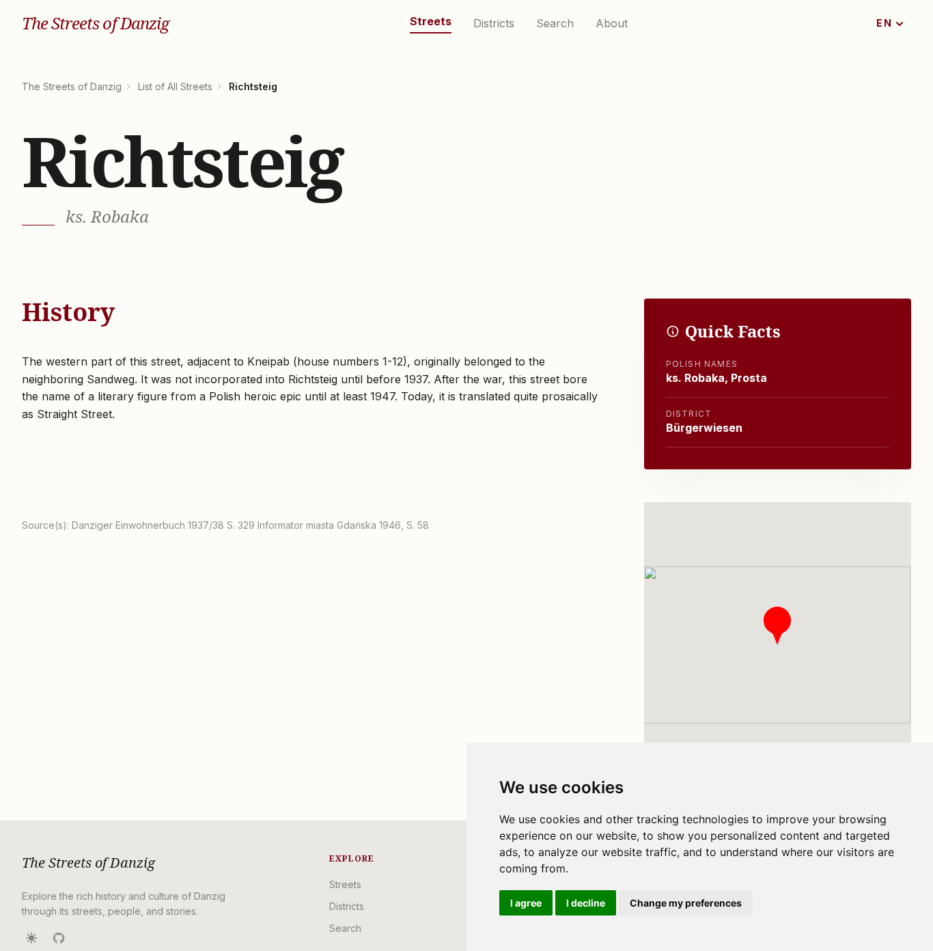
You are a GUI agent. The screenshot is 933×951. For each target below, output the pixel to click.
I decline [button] (585, 903)
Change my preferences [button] (686, 903)
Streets (430, 21)
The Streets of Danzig (95, 23)
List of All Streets (175, 86)
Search (555, 23)
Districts (493, 23)
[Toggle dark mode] (31, 938)
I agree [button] (526, 903)
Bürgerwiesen (704, 428)
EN (884, 23)
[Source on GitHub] (59, 938)
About (612, 23)
